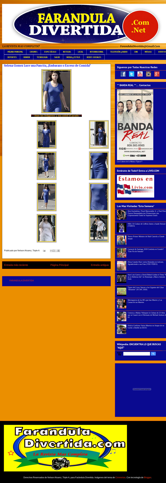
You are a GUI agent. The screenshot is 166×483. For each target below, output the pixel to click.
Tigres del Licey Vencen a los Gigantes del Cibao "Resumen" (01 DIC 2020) (146, 288)
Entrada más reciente (16, 265)
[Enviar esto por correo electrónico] (51, 250)
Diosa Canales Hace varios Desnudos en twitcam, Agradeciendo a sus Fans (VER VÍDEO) (146, 263)
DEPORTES (12, 57)
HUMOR (26, 57)
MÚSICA (148, 52)
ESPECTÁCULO (50, 52)
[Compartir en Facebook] (58, 250)
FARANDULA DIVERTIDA (21, 280)
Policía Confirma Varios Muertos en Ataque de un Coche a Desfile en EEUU (146, 327)
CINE (136, 52)
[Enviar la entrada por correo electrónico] (44, 250)
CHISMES (33, 52)
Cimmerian (120, 477)
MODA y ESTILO (73, 57)
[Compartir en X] (56, 250)
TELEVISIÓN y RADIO (118, 52)
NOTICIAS (67, 52)
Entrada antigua (100, 265)
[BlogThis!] (53, 250)
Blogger (147, 477)
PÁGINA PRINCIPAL (15, 52)
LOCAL (80, 52)
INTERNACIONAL (96, 52)
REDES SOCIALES (94, 57)
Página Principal (59, 265)
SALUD (57, 57)
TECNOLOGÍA (42, 57)
